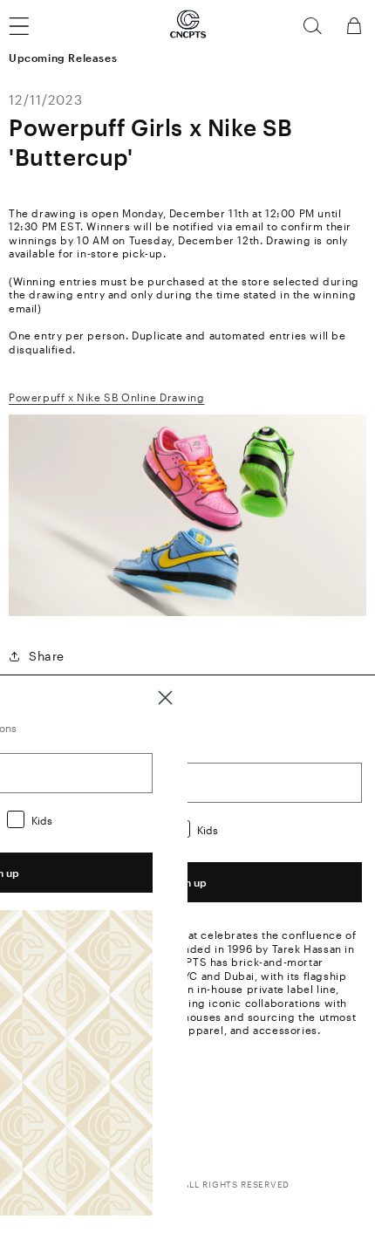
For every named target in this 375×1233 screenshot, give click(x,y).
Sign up (187, 882)
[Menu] (30, 26)
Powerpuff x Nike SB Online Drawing (106, 397)
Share (47, 655)
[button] (312, 26)
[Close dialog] (165, 697)
